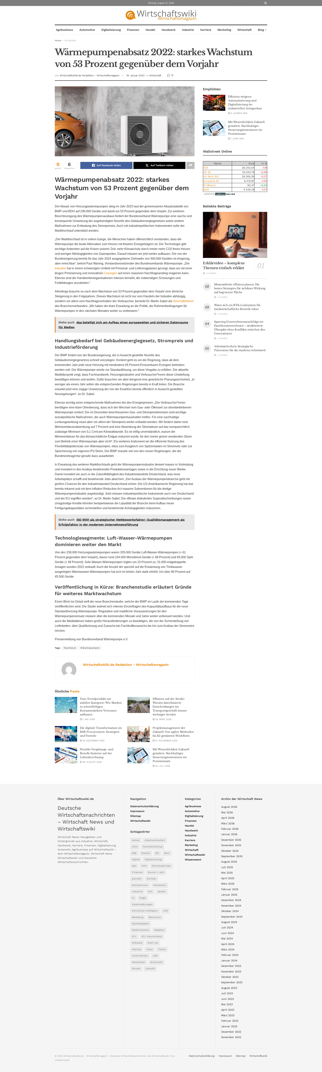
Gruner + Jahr (156, 872)
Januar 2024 (229, 960)
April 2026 (227, 817)
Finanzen (133, 30)
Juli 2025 (227, 867)
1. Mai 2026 (88, 719)
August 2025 (229, 861)
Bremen (146, 853)
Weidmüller (138, 962)
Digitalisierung (111, 30)
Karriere (205, 30)
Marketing (224, 30)
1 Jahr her (237, 138)
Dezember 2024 (231, 900)
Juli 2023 (227, 993)
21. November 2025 (165, 740)
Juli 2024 (227, 927)
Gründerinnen (140, 885)
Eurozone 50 (211, 180)
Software (137, 943)
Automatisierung (152, 846)
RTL (134, 936)
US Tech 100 (211, 176)
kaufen (162, 891)
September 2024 (232, 916)
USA (155, 956)
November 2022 (231, 1037)
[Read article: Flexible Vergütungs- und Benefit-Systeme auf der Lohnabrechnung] (66, 755)
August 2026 (229, 806)
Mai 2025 (227, 872)
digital (136, 859)
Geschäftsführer (183, 301)
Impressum (137, 811)
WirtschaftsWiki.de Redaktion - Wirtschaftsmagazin (89, 75)
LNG (165, 911)
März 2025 (227, 883)
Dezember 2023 (231, 965)
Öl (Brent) (209, 185)
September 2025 (231, 856)
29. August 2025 (92, 762)
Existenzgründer (161, 866)
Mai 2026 (227, 812)
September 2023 (231, 982)
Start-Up (153, 943)
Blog (261, 30)
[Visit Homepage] (161, 15)
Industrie (188, 30)
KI (133, 898)
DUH (144, 866)
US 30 (207, 172)
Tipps (149, 949)
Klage (143, 898)
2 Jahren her (238, 113)
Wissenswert (193, 859)
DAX (205, 167)
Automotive (87, 30)
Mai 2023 (227, 1004)
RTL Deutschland (152, 936)
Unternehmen (140, 956)
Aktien (136, 840)
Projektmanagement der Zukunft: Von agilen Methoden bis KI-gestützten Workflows (173, 731)
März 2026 (228, 823)
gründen (137, 878)
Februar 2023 (229, 1020)
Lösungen (110, 273)
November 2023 (231, 971)
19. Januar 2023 (135, 75)
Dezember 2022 (231, 1031)
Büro (167, 853)
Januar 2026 (229, 834)
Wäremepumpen (90, 648)
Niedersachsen (140, 930)
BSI (157, 853)
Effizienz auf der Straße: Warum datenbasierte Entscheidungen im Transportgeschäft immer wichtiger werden (170, 706)
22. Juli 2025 (162, 766)
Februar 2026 (230, 828)
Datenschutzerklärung (144, 806)
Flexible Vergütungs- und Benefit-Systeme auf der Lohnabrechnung (96, 753)
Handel (150, 30)
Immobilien (159, 885)
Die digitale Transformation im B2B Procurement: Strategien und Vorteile (101, 731)
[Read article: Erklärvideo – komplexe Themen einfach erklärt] (235, 235)
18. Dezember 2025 (93, 740)
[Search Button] (265, 3)
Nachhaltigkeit (140, 923)
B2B (134, 853)
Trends (162, 949)
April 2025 (227, 878)
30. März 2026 (162, 719)
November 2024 (231, 905)
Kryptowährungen (142, 904)
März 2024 (228, 949)
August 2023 (229, 987)
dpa (134, 866)
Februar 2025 (229, 889)
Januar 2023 (229, 1026)
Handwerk (169, 30)
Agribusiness (64, 30)
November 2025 (231, 845)
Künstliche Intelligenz (145, 911)
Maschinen (155, 917)
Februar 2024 (230, 954)
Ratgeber (159, 930)
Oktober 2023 (230, 976)
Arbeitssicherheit (155, 840)
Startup (136, 949)
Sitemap (135, 815)
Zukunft (150, 968)
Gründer (151, 878)
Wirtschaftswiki (140, 820)
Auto (135, 846)
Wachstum (70, 648)
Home (58, 40)
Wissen (136, 968)
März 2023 (227, 1015)
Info (150, 891)
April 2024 (227, 944)
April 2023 (227, 1009)
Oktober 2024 (230, 911)
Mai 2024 (227, 938)
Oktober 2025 (230, 850)
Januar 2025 (229, 894)
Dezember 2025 (231, 839)
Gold (206, 189)
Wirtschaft (244, 30)
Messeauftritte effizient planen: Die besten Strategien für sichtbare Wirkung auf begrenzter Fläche (239, 288)
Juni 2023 (227, 998)
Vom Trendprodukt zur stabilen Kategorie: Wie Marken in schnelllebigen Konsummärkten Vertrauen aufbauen (101, 706)
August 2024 (229, 922)
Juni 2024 (227, 933)
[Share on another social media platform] (190, 165)
